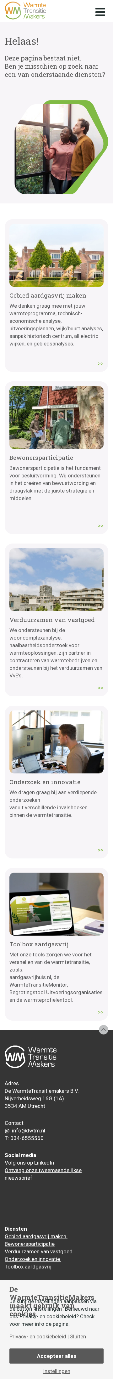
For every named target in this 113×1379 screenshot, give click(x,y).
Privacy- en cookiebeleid (37, 1336)
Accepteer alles (56, 1356)
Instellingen (56, 1371)
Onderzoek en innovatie (33, 1259)
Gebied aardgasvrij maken (36, 1236)
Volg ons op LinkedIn (29, 1163)
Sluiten (78, 1336)
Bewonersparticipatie (30, 1244)
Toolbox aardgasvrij (28, 1266)
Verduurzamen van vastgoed (39, 1251)
